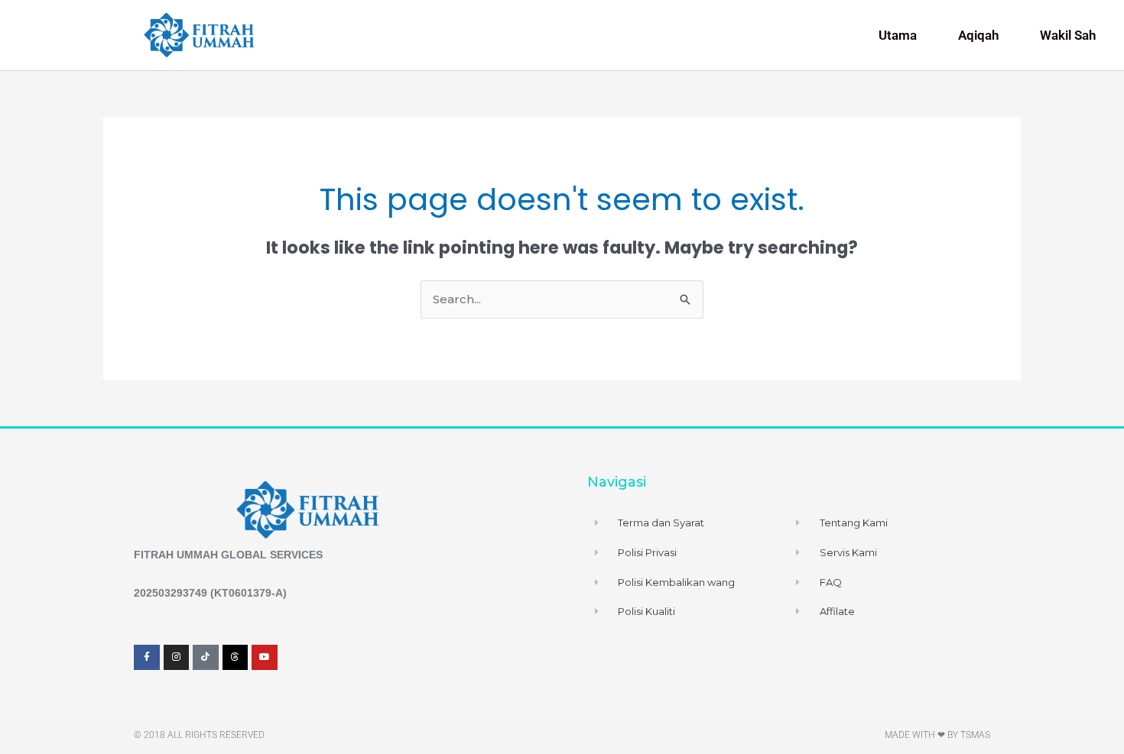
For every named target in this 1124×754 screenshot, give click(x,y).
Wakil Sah (1068, 35)
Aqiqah (978, 35)
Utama (898, 35)
